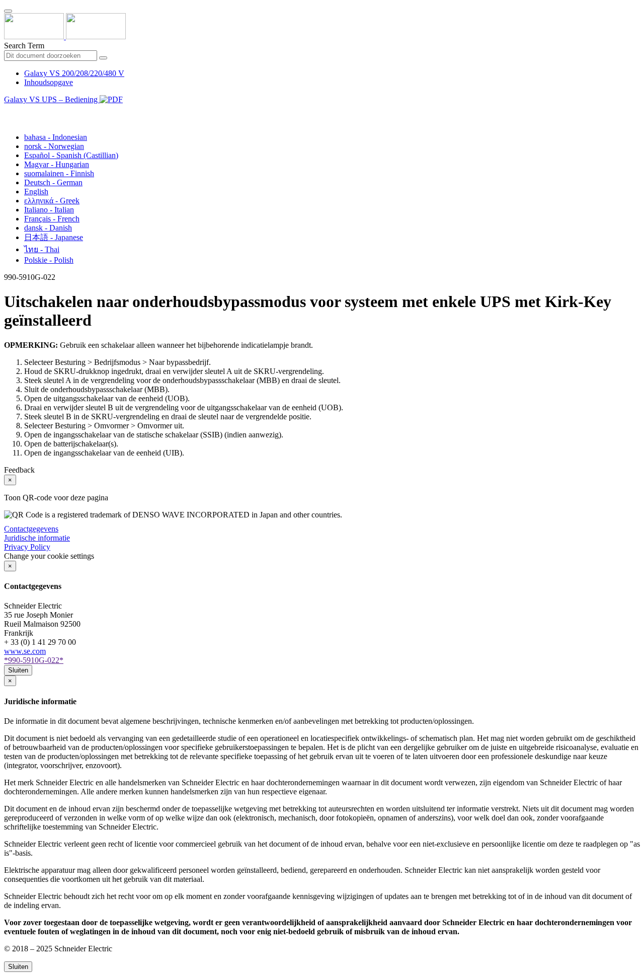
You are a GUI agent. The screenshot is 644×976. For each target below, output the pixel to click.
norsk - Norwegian (54, 146)
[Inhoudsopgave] (8, 111)
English (36, 191)
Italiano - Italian (49, 209)
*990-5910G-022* (33, 660)
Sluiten (18, 670)
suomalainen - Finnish (59, 173)
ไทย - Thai (41, 249)
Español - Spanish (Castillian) (71, 155)
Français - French (51, 218)
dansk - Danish (48, 227)
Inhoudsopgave (48, 82)
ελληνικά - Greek (51, 200)
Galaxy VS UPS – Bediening (52, 99)
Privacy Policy (27, 547)
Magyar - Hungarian (56, 164)
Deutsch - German (53, 182)
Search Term (24, 45)
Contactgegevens (31, 528)
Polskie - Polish (48, 260)
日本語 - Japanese (53, 237)
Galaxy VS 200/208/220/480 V (74, 73)
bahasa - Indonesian (55, 137)
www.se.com (25, 651)
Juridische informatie (37, 538)
